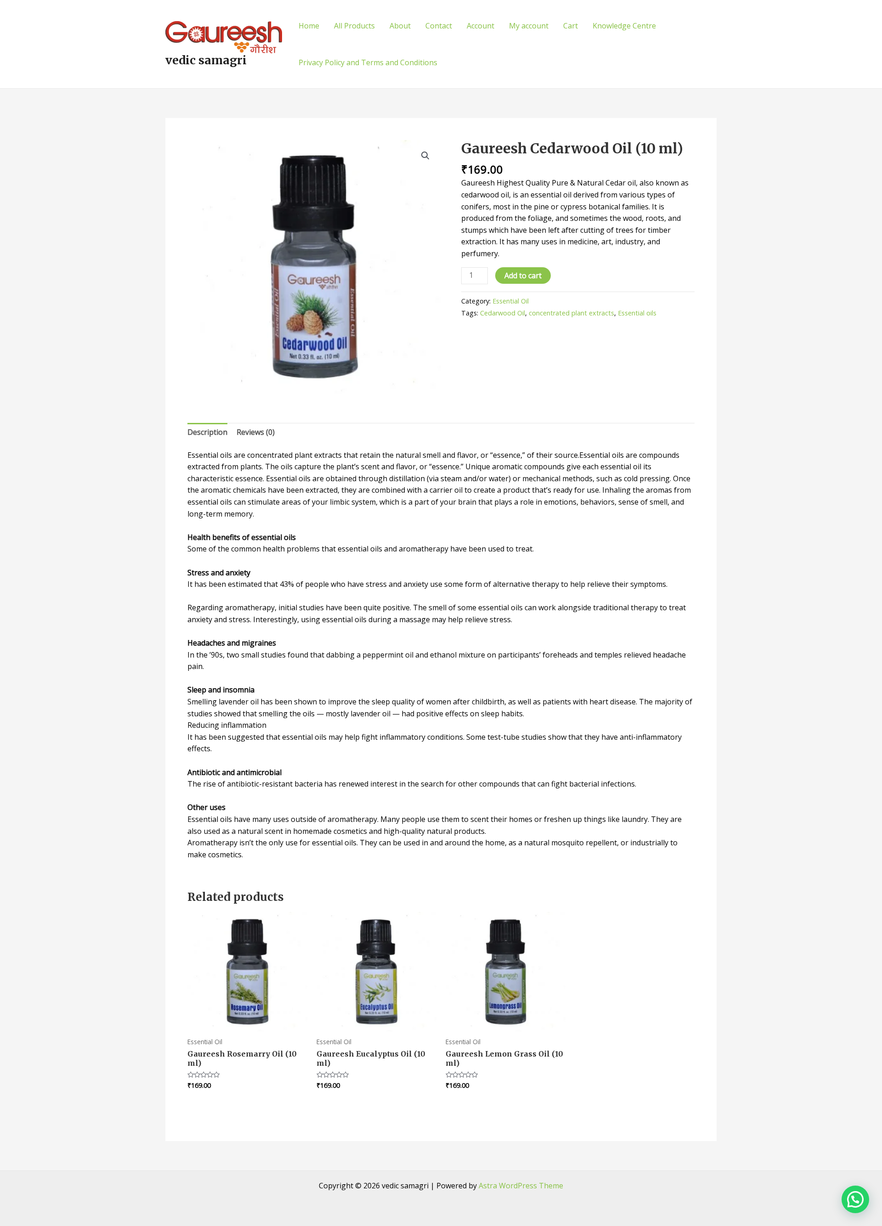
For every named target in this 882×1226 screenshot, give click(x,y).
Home (309, 26)
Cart (570, 26)
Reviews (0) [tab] (256, 432)
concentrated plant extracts (571, 313)
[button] (425, 155)
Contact (438, 26)
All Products (354, 26)
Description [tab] (207, 432)
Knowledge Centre (624, 26)
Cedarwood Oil (502, 313)
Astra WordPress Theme (521, 1186)
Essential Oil (510, 301)
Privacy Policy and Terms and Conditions (368, 62)
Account (480, 26)
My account (528, 26)
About (400, 26)
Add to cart (523, 275)
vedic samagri (206, 60)
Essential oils (637, 313)
